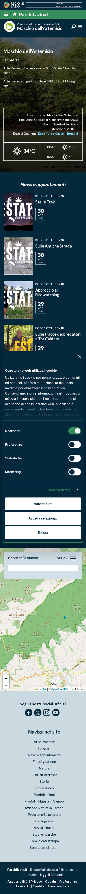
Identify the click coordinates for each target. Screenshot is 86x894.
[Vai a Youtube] (56, 712)
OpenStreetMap (60, 689)
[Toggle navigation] (72, 558)
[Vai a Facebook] (28, 712)
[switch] (74, 444)
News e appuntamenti (44, 755)
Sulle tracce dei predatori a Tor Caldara (57, 336)
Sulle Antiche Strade (53, 246)
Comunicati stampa (44, 841)
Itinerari (44, 748)
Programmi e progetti (44, 814)
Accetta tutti (43, 504)
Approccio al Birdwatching (47, 292)
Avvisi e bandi (44, 827)
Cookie (50, 881)
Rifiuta (43, 533)
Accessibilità (17, 881)
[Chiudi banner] (79, 356)
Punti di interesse (44, 775)
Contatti (22, 886)
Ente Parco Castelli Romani (58, 133)
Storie (44, 781)
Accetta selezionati (43, 518)
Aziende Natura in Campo (44, 808)
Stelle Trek (45, 201)
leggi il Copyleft (52, 875)
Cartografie (44, 821)
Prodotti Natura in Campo (44, 801)
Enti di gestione (44, 761)
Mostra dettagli (61, 490)
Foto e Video (44, 788)
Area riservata (58, 886)
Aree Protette (44, 741)
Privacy (36, 881)
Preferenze (68, 881)
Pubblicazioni (44, 794)
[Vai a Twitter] (37, 712)
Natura (44, 768)
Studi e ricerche (44, 834)
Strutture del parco (44, 847)
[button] (6, 678)
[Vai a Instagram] (46, 712)
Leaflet (42, 689)
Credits (38, 886)
